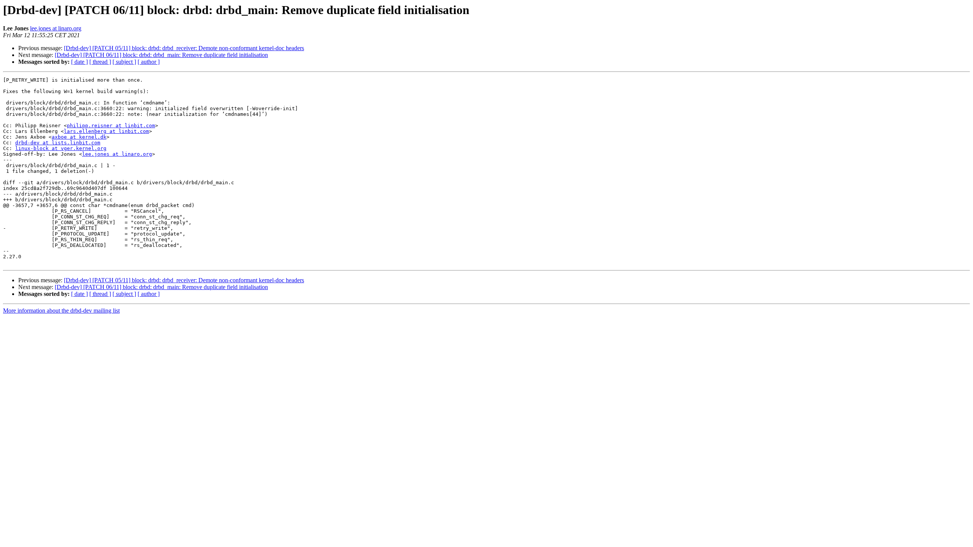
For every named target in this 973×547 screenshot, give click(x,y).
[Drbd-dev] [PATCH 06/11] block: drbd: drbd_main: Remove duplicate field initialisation (161, 55)
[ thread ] (100, 61)
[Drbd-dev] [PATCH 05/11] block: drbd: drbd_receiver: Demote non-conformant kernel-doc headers (184, 48)
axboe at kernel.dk (79, 137)
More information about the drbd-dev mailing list (61, 310)
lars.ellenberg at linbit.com (106, 131)
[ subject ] (124, 61)
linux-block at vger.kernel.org (60, 148)
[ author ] (149, 61)
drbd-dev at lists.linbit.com (57, 142)
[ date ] (79, 61)
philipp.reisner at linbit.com (111, 125)
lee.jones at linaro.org (55, 28)
